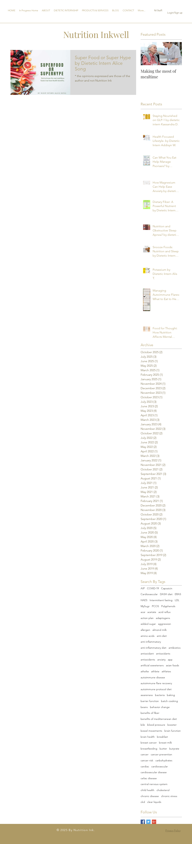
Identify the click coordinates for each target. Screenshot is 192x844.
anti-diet (162, 636)
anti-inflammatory (151, 641)
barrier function (150, 701)
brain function (172, 730)
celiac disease (149, 778)
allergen (145, 630)
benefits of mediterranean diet (159, 719)
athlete (155, 671)
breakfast (162, 736)
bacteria (160, 695)
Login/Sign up (174, 12)
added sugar (148, 624)
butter (163, 748)
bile (143, 724)
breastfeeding (149, 748)
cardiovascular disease (154, 772)
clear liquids (154, 802)
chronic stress (169, 796)
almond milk (159, 630)
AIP (143, 588)
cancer (144, 754)
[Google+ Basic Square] (154, 822)
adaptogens (163, 618)
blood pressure (156, 724)
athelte (145, 671)
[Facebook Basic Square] (143, 822)
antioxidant (147, 653)
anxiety (161, 659)
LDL (177, 600)
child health (147, 790)
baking (171, 695)
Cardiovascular (149, 594)
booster (172, 724)
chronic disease (150, 796)
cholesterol (163, 790)
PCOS (155, 606)
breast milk (165, 742)
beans (144, 707)
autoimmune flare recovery (156, 683)
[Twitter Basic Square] (148, 822)
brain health (148, 736)
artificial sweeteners (152, 665)
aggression (164, 624)
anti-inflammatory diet (153, 647)
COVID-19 (153, 588)
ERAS (178, 594)
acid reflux (164, 612)
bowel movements (151, 730)
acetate (151, 612)
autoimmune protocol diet (156, 689)
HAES (144, 600)
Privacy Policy (173, 830)
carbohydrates (163, 760)
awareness (147, 695)
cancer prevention (161, 754)
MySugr (145, 606)
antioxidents (148, 659)
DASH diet (166, 594)
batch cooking (169, 701)
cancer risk (147, 760)
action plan (147, 618)
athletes (166, 671)
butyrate (174, 748)
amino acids (147, 636)
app (170, 659)
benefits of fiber (150, 713)
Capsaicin (166, 588)
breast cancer (149, 742)
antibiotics (175, 647)
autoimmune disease (153, 677)
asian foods (172, 665)
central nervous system (154, 784)
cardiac (145, 766)
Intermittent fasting (161, 600)
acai (143, 612)
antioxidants (163, 653)
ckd (143, 802)
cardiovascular (159, 766)
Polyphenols (168, 606)
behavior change (160, 707)
